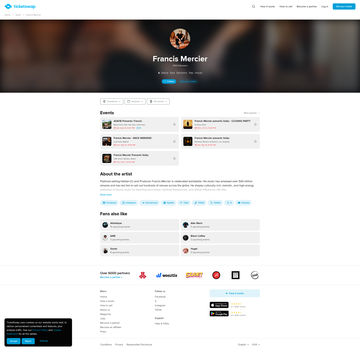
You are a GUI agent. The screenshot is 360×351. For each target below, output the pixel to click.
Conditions (106, 344)
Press (103, 331)
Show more (106, 194)
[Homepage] (19, 6)
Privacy (119, 344)
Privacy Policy (40, 330)
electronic (181, 72)
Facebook (160, 296)
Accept (13, 341)
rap (191, 72)
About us (105, 309)
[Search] (253, 6)
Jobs (102, 318)
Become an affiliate (110, 327)
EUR (254, 344)
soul (172, 72)
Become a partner (307, 6)
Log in (324, 6)
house (198, 72)
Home (7, 15)
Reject (28, 341)
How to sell (286, 6)
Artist (18, 15)
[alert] (38, 332)
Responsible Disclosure (139, 344)
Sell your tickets (344, 6)
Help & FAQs (162, 323)
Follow (170, 81)
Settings (44, 340)
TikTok (158, 309)
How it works (267, 6)
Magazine (105, 314)
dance (164, 72)
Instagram (160, 305)
